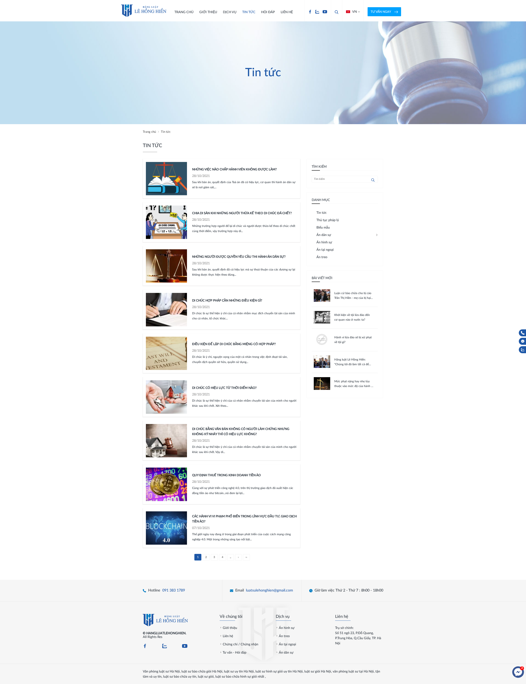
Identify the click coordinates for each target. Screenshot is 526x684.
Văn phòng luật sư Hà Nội (161, 671)
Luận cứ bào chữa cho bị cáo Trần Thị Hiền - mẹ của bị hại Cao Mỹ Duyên (352, 296)
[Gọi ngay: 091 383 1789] (523, 333)
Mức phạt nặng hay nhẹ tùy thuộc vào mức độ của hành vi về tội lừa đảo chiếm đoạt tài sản (353, 384)
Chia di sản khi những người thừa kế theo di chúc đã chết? (242, 213)
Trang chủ (184, 12)
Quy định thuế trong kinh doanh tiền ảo (226, 475)
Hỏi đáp (268, 12)
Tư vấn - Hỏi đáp (234, 652)
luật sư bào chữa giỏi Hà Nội (201, 671)
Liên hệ (287, 12)
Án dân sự (286, 652)
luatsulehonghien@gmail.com (269, 590)
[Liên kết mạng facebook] (523, 341)
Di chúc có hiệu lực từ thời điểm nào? (224, 387)
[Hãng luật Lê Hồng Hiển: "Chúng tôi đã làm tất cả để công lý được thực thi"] (322, 367)
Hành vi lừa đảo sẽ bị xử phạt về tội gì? (353, 340)
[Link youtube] (325, 11)
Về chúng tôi (231, 617)
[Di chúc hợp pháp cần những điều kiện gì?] (166, 309)
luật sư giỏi (206, 676)
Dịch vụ (229, 12)
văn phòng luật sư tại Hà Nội (353, 671)
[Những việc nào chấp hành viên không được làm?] (166, 178)
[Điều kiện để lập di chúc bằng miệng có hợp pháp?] (166, 353)
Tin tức (248, 12)
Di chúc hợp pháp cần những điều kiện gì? (227, 300)
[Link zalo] (317, 11)
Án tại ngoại (287, 644)
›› (246, 557)
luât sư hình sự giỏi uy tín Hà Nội (279, 671)
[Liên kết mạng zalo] (523, 350)
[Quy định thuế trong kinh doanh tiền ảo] (166, 484)
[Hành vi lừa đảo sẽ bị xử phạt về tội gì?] (322, 345)
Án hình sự (286, 628)
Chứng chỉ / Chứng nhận (240, 644)
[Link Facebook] (310, 11)
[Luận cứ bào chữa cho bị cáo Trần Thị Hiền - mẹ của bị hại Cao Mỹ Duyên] (322, 300)
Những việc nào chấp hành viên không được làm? (234, 169)
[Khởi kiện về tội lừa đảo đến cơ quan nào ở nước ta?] (322, 322)
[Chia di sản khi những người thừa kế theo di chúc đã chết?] (166, 222)
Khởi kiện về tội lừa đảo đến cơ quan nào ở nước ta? (352, 317)
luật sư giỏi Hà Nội (317, 671)
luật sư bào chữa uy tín (179, 676)
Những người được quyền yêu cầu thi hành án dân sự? (239, 256)
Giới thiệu (208, 12)
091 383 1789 (173, 590)
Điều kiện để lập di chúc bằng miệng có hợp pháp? (234, 344)
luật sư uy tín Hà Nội (239, 671)
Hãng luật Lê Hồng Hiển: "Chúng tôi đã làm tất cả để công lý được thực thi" (351, 362)
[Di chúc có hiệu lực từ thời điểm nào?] (166, 397)
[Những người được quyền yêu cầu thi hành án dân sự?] (166, 266)
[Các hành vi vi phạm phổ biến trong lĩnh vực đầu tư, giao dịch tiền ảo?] (166, 528)
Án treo (284, 636)
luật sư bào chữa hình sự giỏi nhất (239, 676)
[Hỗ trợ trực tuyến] (518, 672)
